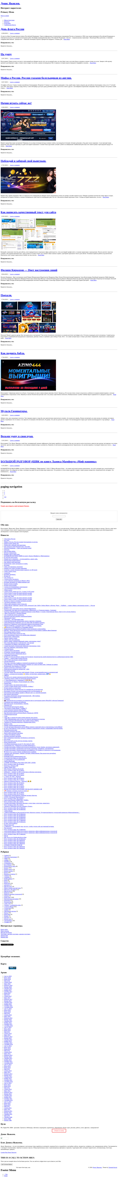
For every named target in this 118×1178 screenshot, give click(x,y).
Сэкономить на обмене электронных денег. (17, 644)
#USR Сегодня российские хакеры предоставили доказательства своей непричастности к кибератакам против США (38, 656)
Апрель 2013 (8, 1070)
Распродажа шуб (9, 825)
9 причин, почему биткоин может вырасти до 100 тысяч (20, 570)
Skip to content (5, 15)
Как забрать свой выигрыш (12, 562)
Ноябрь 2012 (8, 1078)
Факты (6, 913)
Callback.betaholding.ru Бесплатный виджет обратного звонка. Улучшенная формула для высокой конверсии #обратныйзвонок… (42, 812)
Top (6, 1174)
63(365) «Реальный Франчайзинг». (14, 797)
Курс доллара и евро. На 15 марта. (14, 786)
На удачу (6, 54)
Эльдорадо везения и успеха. (12, 602)
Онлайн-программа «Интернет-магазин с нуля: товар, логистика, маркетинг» (27, 803)
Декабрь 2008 (8, 1117)
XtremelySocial (112, 1167)
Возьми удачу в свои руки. (17, 436)
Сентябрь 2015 (8, 1025)
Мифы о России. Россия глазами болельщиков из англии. (36, 77)
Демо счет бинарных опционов (13, 566)
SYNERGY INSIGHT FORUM (13, 845)
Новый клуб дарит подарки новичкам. (15, 568)
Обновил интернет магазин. (12, 731)
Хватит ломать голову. (10, 638)
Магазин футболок (6, 932)
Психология (7, 902)
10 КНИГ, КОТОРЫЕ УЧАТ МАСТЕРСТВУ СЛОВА (20, 762)
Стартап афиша (8, 906)
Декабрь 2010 (8, 1114)
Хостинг (6, 917)
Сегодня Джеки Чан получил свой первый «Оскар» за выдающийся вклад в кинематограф (31, 672)
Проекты (6, 21)
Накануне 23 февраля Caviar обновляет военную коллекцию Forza (23, 624)
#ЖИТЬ (6, 675)
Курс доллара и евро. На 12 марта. (14, 787)
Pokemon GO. (8, 705)
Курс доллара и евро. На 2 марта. (14, 804)
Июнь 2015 (7, 1030)
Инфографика (8, 878)
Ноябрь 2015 (8, 1022)
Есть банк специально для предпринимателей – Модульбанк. (22, 695)
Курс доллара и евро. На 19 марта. (14, 775)
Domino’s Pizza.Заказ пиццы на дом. (14, 633)
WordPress (7, 861)
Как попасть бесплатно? (11, 694)
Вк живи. (7, 565)
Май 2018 (7, 981)
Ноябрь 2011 (7, 1097)
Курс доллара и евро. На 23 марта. (14, 770)
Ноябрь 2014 (8, 1041)
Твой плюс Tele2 (9, 596)
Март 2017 (7, 998)
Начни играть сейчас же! (16, 103)
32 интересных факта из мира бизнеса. (15, 758)
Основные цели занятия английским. (15, 702)
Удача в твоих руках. (10, 571)
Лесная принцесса (9, 661)
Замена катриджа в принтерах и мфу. (15, 667)
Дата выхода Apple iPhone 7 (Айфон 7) (15, 708)
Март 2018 (7, 984)
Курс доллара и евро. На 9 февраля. (14, 840)
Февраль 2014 (8, 1055)
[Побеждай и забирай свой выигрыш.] (28, 192)
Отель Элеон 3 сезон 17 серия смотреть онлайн (18, 599)
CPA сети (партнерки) (10, 857)
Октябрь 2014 (8, 1043)
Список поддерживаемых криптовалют (15, 587)
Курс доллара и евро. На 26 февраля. (15, 809)
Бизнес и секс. (8, 723)
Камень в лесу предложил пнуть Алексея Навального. (20, 608)
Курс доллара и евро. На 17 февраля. (15, 820)
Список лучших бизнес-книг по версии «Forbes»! (18, 686)
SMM (5, 858)
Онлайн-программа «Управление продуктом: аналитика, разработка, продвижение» (29, 748)
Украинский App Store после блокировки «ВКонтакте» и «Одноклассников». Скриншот (30, 610)
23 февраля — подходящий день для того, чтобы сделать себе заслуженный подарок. (29, 826)
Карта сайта (4, 929)
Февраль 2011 (8, 1111)
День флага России (12, 29)
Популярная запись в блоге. (12, 632)
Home (6, 1176)
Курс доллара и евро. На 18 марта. (14, 778)
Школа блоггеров (9, 20)
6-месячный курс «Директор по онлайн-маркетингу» (19, 745)
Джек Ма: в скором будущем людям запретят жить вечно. (21, 717)
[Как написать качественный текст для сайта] (28, 249)
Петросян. (7, 699)
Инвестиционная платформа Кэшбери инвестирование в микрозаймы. (25, 629)
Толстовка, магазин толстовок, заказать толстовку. (15, 934)
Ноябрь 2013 (8, 1060)
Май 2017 (7, 994)
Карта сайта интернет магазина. (13, 733)
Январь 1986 (8, 1120)
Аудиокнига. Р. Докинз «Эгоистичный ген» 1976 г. (19, 681)
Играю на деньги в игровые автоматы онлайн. (18, 601)
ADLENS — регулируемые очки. (14, 619)
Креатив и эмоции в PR (11, 765)
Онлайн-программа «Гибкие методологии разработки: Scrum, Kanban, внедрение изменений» (32, 747)
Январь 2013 (8, 1075)
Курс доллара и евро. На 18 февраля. (15, 818)
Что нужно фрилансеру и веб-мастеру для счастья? (19, 643)
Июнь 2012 (7, 1086)
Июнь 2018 (7, 979)
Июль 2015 (7, 1029)
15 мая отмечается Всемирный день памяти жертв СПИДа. (21, 720)
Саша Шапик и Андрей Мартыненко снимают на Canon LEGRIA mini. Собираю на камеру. (31, 664)
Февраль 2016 (8, 1018)
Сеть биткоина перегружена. (12, 588)
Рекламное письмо (9, 670)
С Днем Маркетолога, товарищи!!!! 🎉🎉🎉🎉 (18, 680)
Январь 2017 (8, 1001)
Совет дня (7, 903)
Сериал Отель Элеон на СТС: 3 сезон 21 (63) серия (19, 591)
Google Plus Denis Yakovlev (8, 1152)
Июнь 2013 (7, 1067)
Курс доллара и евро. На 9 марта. (14, 784)
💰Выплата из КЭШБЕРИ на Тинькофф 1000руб (18, 627)
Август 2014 (7, 1046)
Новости (6, 892)
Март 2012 (7, 1091)
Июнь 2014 (7, 1049)
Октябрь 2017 (8, 991)
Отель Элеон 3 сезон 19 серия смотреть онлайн (18, 594)
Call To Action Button (6, 1164)
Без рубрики (7, 864)
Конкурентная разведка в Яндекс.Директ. (16, 711)
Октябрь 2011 (8, 1098)
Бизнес (6, 868)
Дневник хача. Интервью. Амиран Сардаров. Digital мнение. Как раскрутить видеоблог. (30, 753)
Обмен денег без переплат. (12, 639)
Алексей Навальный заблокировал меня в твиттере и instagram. (22, 621)
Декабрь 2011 (8, 1095)
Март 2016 (7, 1016)
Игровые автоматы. (10, 574)
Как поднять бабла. (13, 353)
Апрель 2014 (8, 1052)
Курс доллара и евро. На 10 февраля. (15, 839)
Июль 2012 (7, 1084)
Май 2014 (7, 1050)
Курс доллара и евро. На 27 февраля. (15, 808)
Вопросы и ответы (9, 874)
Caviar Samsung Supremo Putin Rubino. (15, 710)
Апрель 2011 (8, 1108)
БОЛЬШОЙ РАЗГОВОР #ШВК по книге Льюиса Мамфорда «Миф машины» (49, 461)
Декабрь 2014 (8, 1039)
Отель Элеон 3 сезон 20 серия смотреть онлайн (18, 593)
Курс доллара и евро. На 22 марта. (14, 773)
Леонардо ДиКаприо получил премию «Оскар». (18, 806)
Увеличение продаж (10, 911)
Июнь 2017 (7, 993)
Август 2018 (7, 976)
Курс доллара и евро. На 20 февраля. (15, 815)
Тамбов (6, 909)
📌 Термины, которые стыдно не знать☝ (16, 791)
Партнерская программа (11, 899)
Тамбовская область (10, 25)
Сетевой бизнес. (9, 649)
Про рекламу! (8, 828)
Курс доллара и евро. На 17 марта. (14, 779)
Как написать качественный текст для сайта (28, 212)
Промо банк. (8, 683)
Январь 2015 (8, 1038)
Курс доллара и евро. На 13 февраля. (15, 829)
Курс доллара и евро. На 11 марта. (14, 792)
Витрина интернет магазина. (12, 736)
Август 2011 (7, 1101)
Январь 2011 (7, 1112)
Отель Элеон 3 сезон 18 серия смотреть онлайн (18, 597)
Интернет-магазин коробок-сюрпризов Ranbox (18, 616)
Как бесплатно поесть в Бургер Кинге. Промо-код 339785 (21, 713)
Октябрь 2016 (8, 1005)
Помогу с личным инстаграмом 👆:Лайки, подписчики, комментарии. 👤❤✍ (27, 674)
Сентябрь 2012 (8, 1081)
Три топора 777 (8, 577)
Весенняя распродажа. (10, 730)
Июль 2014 (7, 1047)
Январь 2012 (8, 1094)
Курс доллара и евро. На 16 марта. (14, 783)
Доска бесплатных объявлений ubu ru (15, 653)
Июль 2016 (7, 1010)
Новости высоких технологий (13, 894)
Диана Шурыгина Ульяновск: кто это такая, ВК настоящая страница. (24, 622)
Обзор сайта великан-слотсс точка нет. (15, 604)
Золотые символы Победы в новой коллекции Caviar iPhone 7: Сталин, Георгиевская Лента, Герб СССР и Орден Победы (40, 611)
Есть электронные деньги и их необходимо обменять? (20, 635)
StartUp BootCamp (9, 761)
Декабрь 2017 (8, 988)
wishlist (6, 860)
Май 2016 (7, 1013)
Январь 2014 (8, 1056)
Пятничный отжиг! (10, 618)
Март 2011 (7, 1109)
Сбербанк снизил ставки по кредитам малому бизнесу (20, 678)
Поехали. (6, 295)
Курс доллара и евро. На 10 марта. (14, 794)
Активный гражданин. (11, 655)
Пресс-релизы (5, 931)
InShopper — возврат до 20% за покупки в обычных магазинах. (22, 772)
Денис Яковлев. (10, 3)
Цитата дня (7, 919)
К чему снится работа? (10, 823)
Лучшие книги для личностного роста (15, 685)
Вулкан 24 (7, 576)
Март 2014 (7, 1053)
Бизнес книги (8, 869)
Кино (5, 880)
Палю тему (7, 897)
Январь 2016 (8, 1019)
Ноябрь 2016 (8, 1004)
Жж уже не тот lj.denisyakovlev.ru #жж (15, 837)
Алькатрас (7, 573)
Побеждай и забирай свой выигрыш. (23, 160)
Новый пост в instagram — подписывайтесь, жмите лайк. (21, 559)
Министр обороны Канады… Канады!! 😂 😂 (17, 781)
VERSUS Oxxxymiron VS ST (12, 697)
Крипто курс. (8, 607)
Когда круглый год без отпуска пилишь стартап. (18, 741)
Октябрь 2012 (8, 1080)
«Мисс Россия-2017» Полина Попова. (15, 613)
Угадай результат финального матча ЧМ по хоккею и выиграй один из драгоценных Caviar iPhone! (33, 727)
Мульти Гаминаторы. (14, 411)
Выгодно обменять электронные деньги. (16, 647)
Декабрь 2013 (8, 1058)
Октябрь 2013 (8, 1061)
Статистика (7, 908)
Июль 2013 (7, 1066)
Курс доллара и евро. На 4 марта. (14, 798)
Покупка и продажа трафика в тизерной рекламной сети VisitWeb (23, 663)
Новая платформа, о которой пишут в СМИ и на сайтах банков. (23, 625)
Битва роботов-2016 (10, 742)
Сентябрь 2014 (8, 1044)
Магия (6, 835)
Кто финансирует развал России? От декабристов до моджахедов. (23, 689)
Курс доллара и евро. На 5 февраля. (14, 843)
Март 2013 (7, 1072)
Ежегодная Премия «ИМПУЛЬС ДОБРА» (16, 800)
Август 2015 (7, 1027)
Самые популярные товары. (12, 734)
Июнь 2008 (7, 1119)
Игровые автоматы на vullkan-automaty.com (17, 582)
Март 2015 (7, 1035)
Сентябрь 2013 (8, 1063)
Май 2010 (7, 1115)
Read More (67, 39)
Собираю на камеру (59, 1130)
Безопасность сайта (10, 866)
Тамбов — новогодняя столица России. (15, 658)
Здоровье (7, 877)
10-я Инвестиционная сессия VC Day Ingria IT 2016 (19, 744)
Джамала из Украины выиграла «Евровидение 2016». (20, 722)
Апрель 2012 (8, 1089)
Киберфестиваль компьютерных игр (15, 756)
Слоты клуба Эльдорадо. (11, 579)
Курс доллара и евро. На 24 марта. (14, 764)
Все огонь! (7, 739)
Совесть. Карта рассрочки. (12, 650)
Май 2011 (7, 1106)
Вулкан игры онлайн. (10, 585)
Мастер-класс (8, 886)
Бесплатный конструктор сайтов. (14, 706)
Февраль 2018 (8, 985)
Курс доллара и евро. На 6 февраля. (14, 842)
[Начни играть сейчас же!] (28, 140)
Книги (6, 882)
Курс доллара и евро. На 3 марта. (14, 801)
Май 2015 (7, 1032)
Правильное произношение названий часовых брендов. (20, 795)
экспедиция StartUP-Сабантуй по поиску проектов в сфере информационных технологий (30, 831)
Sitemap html (4, 935)
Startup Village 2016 (9, 767)
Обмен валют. (8, 590)
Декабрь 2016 (8, 1002)
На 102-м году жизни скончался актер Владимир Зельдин (21, 677)
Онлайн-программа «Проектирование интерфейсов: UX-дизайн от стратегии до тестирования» (32, 750)
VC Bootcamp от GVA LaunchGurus (14, 759)
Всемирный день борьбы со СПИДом (15, 666)
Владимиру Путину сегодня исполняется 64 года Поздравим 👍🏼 (23, 691)
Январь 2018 (8, 987)
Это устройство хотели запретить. (14, 615)
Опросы (6, 896)
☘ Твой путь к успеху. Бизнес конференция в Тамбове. (20, 751)
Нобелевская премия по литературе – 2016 (16, 669)
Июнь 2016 (7, 1012)
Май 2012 (7, 1088)
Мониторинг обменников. (12, 636)
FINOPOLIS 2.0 (8, 755)
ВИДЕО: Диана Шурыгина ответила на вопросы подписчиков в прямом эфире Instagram (30, 630)
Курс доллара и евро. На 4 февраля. (14, 846)
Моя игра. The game (10, 889)
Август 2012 (7, 1083)
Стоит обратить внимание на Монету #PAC (17, 580)
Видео (6, 872)
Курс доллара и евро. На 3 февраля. (14, 848)
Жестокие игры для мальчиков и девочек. (16, 703)
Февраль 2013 (8, 1074)
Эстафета (7, 922)
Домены (6, 875)
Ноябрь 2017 (8, 990)
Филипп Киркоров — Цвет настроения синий (29, 270)
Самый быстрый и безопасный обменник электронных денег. (22, 646)
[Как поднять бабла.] (28, 390)
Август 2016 (7, 1008)
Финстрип (7, 914)
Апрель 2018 (8, 982)
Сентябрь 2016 (8, 1007)
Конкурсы (7, 883)
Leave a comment (15, 33)
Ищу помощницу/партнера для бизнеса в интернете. (19, 737)
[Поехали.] (28, 332)
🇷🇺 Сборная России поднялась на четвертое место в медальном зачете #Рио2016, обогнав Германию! (34, 700)
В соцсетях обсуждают (11, 557)
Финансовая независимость (12, 560)
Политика (7, 900)
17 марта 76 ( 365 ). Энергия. (12, 776)
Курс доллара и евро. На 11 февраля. (15, 834)
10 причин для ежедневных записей (14, 652)
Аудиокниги (7, 863)
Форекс (6, 916)
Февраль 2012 (8, 1092)
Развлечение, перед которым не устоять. (16, 563)
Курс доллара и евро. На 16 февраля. (15, 822)
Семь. (6, 716)
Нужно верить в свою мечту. (12, 688)
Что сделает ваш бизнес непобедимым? (15, 660)
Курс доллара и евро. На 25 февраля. (15, 814)
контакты (7, 885)
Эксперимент (8, 920)
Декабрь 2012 (8, 1077)
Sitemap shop (4, 937)
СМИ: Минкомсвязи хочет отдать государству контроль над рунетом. (24, 719)
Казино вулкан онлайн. (11, 584)
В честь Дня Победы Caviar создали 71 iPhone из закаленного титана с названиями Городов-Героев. (33, 728)
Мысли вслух (8, 891)
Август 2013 (7, 1064)
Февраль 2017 (8, 999)
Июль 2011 (7, 1103)
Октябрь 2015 (8, 1024)
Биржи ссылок (8, 871)
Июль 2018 (7, 977)
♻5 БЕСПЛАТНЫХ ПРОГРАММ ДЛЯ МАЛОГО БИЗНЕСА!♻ (23, 789)
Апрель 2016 (8, 1015)
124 (5, 497)
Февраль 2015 (8, 1036)
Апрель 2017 (8, 996)
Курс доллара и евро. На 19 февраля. (15, 817)
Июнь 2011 (7, 1105)
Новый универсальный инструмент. (14, 725)
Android (6, 855)
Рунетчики (7, 23)
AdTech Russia (8, 811)
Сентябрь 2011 (8, 1100)
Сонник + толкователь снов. (12, 905)
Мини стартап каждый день (12, 888)
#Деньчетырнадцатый (10, 714)
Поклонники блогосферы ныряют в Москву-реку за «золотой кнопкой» (25, 692)
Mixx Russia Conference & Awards (14, 769)
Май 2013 (7, 1069)
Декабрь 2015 (8, 1021)
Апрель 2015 (8, 1033)
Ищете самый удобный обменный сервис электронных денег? (22, 641)
